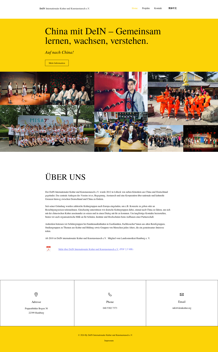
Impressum (109, 340)
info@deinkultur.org (181, 307)
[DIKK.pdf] (48, 249)
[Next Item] (213, 112)
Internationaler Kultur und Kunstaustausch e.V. (65, 8)
